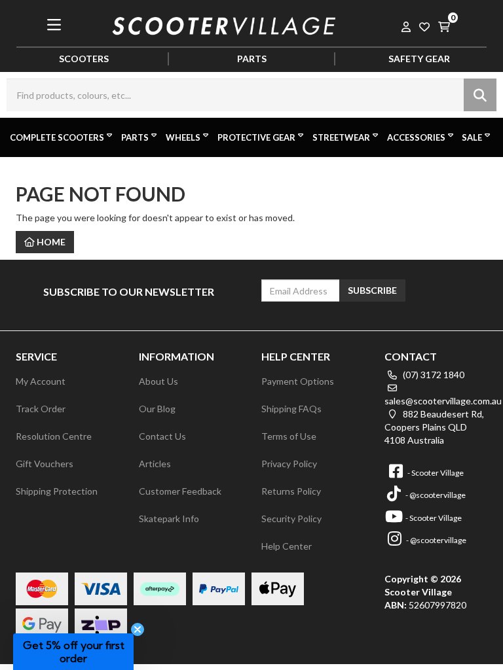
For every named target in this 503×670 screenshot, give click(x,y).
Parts (135, 137)
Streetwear (341, 137)
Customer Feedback (180, 491)
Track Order (40, 408)
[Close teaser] (137, 629)
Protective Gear (256, 137)
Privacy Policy (289, 463)
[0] (444, 24)
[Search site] (480, 95)
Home (50, 241)
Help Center (286, 546)
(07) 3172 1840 (432, 374)
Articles (155, 463)
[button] (73, 651)
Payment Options (297, 381)
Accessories (416, 137)
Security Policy (291, 518)
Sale (472, 137)
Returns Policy (291, 491)
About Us (158, 381)
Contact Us (162, 436)
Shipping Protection (57, 491)
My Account (40, 381)
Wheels (183, 137)
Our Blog (157, 408)
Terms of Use (288, 436)
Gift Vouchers (44, 463)
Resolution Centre (54, 436)
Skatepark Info (169, 518)
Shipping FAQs (291, 408)
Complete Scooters (57, 137)
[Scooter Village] (224, 23)
